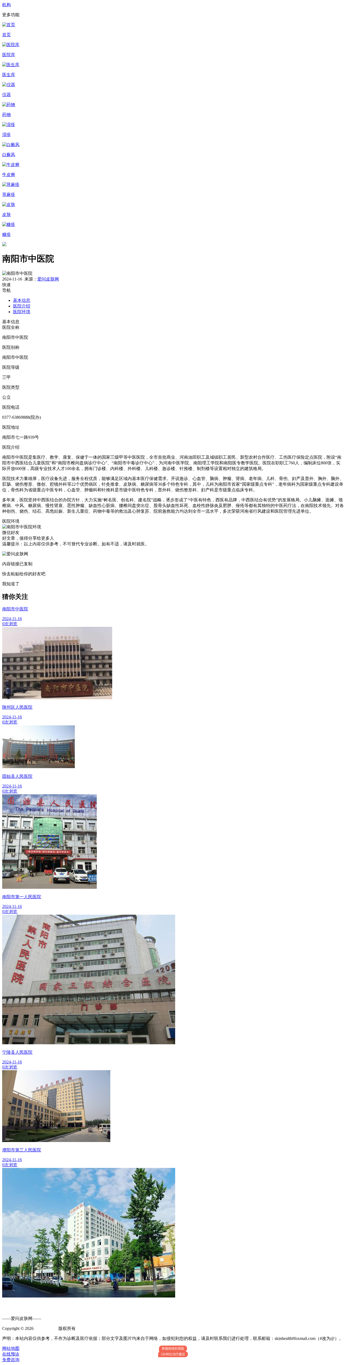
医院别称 (10, 347)
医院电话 (10, 407)
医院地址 (10, 427)
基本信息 (21, 300)
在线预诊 (10, 1354)
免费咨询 (10, 1359)
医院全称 (10, 327)
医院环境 (21, 311)
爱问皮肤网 (48, 279)
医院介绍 (21, 306)
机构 (6, 4)
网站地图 (10, 1348)
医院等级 (10, 367)
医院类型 (10, 387)
